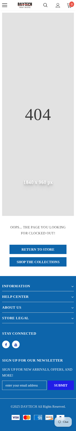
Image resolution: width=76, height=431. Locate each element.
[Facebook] (6, 344)
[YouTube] (16, 344)
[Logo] (25, 5)
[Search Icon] (45, 5)
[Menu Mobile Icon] (4, 5)
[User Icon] (58, 5)
